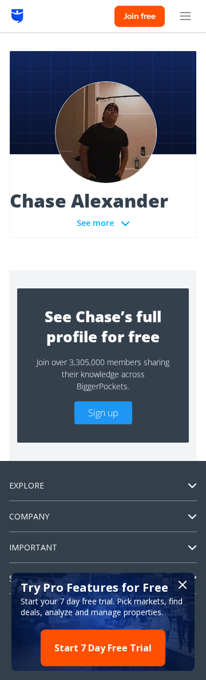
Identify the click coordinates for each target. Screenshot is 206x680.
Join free (140, 16)
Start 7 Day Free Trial (103, 648)
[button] (103, 622)
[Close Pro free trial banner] (182, 585)
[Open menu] (185, 16)
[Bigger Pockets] (17, 16)
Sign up (103, 413)
